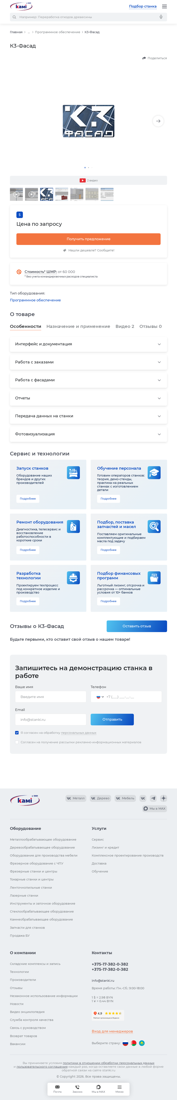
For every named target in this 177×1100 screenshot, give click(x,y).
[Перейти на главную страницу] (21, 6)
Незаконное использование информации (44, 996)
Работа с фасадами (35, 380)
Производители (23, 980)
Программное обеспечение (57, 32)
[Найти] (14, 17)
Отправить (112, 719)
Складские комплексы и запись (35, 964)
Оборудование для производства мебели (43, 855)
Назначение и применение (78, 326)
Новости (17, 1004)
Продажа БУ (20, 936)
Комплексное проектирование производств (128, 855)
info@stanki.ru (103, 981)
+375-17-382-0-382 (110, 964)
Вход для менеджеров (112, 1031)
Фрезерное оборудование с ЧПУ (36, 863)
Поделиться (157, 58)
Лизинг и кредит (105, 847)
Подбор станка (143, 6)
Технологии (19, 972)
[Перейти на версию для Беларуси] (133, 1043)
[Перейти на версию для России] (125, 1043)
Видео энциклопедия (27, 1012)
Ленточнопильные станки (31, 888)
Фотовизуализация (35, 434)
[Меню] (164, 6)
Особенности (25, 326)
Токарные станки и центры (32, 879)
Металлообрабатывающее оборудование (43, 839)
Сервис (98, 839)
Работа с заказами (34, 362)
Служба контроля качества (31, 1020)
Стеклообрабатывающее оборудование (42, 911)
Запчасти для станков (27, 928)
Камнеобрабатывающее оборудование (41, 919)
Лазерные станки (24, 895)
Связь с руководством (28, 1028)
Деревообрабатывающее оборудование (42, 847)
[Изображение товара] (88, 121)
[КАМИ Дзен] (163, 798)
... (29, 32)
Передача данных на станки (44, 416)
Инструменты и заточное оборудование (42, 903)
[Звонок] (77, 1089)
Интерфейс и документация (43, 344)
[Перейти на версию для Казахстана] (142, 1043)
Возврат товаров (23, 1036)
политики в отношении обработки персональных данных (108, 1063)
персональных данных (78, 733)
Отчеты (22, 398)
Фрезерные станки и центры (33, 871)
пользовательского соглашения (42, 1067)
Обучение (100, 871)
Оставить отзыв (137, 626)
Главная (16, 32)
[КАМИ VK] (142, 798)
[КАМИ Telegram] (153, 798)
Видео (124, 326)
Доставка (99, 863)
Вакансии (17, 1044)
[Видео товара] (16, 194)
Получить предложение (89, 239)
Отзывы (150, 326)
